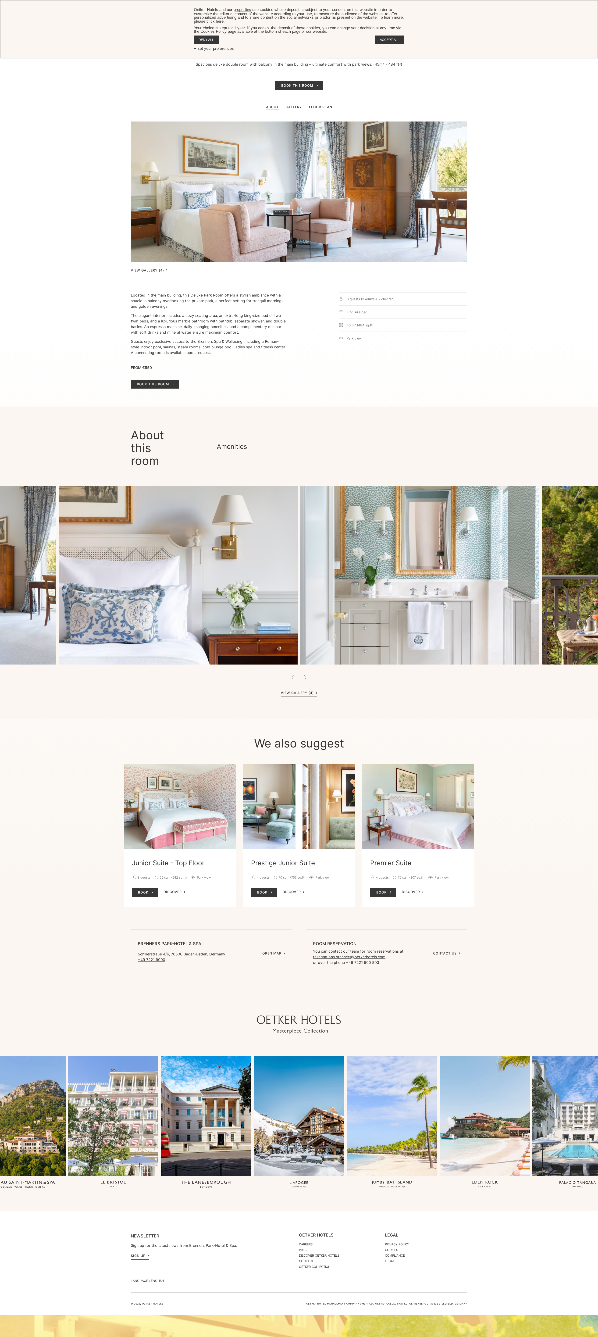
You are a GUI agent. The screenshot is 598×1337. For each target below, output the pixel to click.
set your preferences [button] (216, 48)
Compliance (395, 1255)
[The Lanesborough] (206, 1184)
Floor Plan (320, 107)
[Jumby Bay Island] (392, 1184)
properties (242, 9)
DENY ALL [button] (206, 40)
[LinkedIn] (308, 1006)
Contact (306, 1261)
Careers (306, 1244)
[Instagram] (280, 1006)
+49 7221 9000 (151, 959)
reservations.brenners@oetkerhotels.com (349, 956)
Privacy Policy (397, 1244)
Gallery (294, 107)
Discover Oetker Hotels (319, 1255)
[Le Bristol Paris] (113, 1184)
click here (215, 21)
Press (303, 1250)
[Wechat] (317, 1006)
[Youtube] (289, 1006)
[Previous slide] (293, 678)
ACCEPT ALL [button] (389, 40)
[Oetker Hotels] (299, 1024)
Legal (391, 1235)
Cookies (391, 1250)
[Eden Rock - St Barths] (485, 1184)
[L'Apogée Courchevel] (299, 1184)
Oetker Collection (315, 1267)
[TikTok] (271, 1006)
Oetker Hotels (316, 1235)
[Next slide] (305, 678)
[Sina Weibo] (327, 1006)
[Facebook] (299, 1006)
